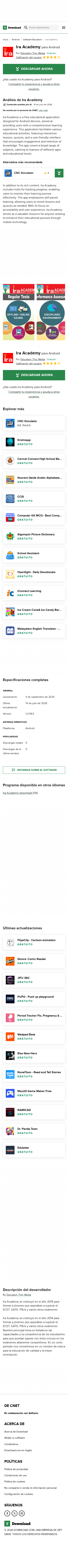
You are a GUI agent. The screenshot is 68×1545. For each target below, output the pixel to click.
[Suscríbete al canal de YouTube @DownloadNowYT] (22, 1513)
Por (30, 53)
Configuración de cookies (18, 1494)
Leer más (43, 110)
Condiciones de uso (15, 1475)
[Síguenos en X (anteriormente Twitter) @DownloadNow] (14, 1513)
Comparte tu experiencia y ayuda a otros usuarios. (34, 86)
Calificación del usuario (29, 57)
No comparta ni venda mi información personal (30, 1487)
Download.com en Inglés (18, 1450)
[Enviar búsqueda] (26, 27)
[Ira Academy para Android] (8, 52)
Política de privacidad (16, 1469)
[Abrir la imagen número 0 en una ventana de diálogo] (18, 312)
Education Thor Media (19, 1294)
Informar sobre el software (37, 770)
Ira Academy (38, 47)
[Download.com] (12, 28)
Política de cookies (14, 1481)
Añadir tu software (14, 1437)
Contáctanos (11, 1444)
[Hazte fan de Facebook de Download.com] (7, 1513)
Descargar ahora (37, 69)
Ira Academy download (17, 793)
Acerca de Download (16, 1431)
